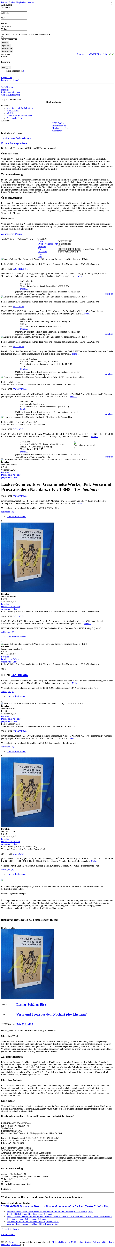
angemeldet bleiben (15, 71)
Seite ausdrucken (14, 118)
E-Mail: (4, 56)
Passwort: (5, 62)
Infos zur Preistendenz (16, 516)
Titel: (3, 18)
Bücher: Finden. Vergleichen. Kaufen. (18, 2)
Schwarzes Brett (100, 1242)
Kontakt (88, 1242)
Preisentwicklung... (10, 1229)
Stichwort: (5, 7)
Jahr (40, 256)
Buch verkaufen (54, 102)
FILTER (62, 249)
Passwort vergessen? (10, 80)
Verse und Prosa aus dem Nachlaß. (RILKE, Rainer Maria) (33, 1221)
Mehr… (81, 276)
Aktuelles (15, 1244)
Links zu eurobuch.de (10, 92)
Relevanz (42, 251)
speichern (109, 294)
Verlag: (4, 29)
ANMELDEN (94, 54)
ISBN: (4, 23)
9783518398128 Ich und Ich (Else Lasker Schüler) (29, 1214)
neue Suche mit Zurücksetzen (20, 108)
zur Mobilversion (75, 1242)
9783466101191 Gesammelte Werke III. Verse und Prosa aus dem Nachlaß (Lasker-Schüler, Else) (55, 1206)
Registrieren (6, 77)
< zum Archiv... (8, 1234)
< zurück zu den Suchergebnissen (16, 138)
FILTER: (42, 239)
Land (40, 254)
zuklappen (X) (7, 512)
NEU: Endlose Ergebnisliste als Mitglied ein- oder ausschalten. (60, 127)
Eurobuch (12, 1242)
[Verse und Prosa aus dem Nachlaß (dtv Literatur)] (27, 998)
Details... (24, 289)
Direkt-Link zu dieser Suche (19, 115)
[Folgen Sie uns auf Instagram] (113, 54)
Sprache (80, 54)
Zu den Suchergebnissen (14, 143)
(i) (24, 71)
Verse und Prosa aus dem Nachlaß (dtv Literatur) (51, 1014)
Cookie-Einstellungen (10, 95)
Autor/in (42, 246)
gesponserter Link (9, 477)
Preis (40, 241)
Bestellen (5, 472)
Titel (40, 249)
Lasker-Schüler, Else (31, 1004)
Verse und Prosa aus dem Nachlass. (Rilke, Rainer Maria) (32, 1224)
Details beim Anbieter (10, 475)
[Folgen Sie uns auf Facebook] (110, 54)
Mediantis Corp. (59, 1242)
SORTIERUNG (74, 249)
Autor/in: (5, 13)
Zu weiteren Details (11, 233)
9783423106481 (20, 269)
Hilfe (105, 54)
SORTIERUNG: (65, 241)
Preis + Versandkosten (48, 244)
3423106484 (18, 306)
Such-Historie (7, 87)
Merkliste (5, 90)
